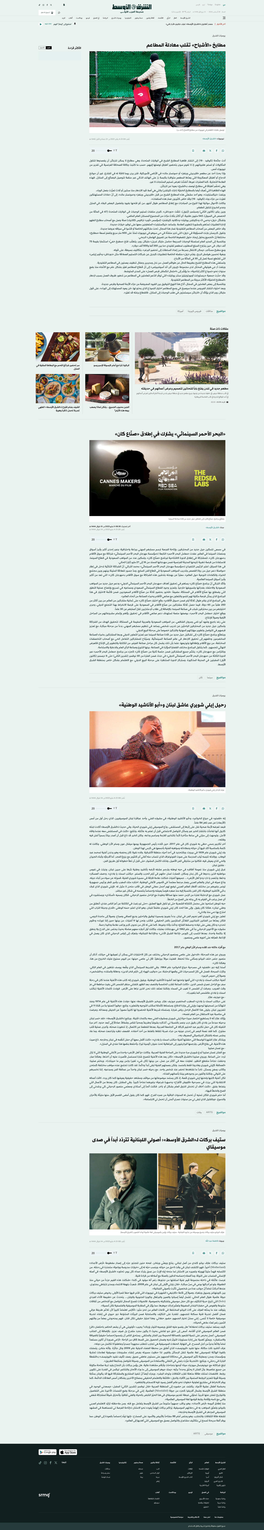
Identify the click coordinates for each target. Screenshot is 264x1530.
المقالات (190, 1469)
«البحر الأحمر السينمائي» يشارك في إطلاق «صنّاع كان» (170, 434)
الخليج (221, 1473)
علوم (141, 1473)
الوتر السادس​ (155, 1473)
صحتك (140, 1469)
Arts (209, 1112)
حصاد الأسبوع (204, 1499)
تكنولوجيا (128, 18)
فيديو (88, 18)
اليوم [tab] (48, 48)
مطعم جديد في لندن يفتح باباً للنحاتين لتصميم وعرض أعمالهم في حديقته (184, 389)
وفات (199, 1112)
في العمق (96, 18)
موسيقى (208, 1433)
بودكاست (79, 18)
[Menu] (224, 18)
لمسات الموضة (105, 1477)
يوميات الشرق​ (116, 18)
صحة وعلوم (139, 18)
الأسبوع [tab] (42, 48)
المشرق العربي (218, 1481)
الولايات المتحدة (204, 1469)
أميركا (180, 311)
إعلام (158, 1481)
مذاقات (209, 311)
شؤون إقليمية (221, 1486)
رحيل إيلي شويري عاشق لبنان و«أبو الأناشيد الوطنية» (172, 705)
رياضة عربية (221, 1503)
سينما (210, 677)
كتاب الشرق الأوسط (186, 1477)
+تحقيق (206, 1507)
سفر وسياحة (105, 1473)
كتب (158, 1469)
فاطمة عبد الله (212, 1241)
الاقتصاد (160, 18)
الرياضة (105, 18)
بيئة (141, 1477)
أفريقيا (206, 1481)
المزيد (63, 18)
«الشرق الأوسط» (209, 138)
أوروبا (207, 1473)
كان (201, 677)
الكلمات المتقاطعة (154, 1499)
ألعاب (70, 18)
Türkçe (209, 5)
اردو (203, 5)
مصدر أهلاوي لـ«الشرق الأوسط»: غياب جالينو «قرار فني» (189, 24)
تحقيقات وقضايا (203, 1503)
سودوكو (157, 1503)
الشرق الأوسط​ (185, 18)
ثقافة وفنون (150, 18)
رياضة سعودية (221, 1499)
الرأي (168, 18)
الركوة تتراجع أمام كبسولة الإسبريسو (111, 365)
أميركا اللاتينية (204, 1486)
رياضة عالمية (222, 1507)
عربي (224, 5)
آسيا (207, 1477)
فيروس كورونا (194, 311)
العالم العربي (222, 1469)
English (217, 5)
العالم (175, 18)
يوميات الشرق (219, 35)
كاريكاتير (190, 1473)
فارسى (198, 5)
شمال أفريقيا (218, 1477)
